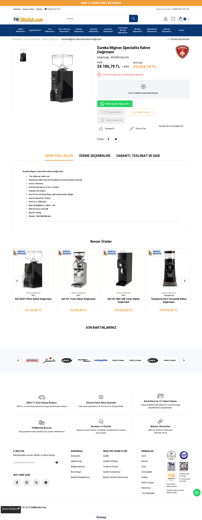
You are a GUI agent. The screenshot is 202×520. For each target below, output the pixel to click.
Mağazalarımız (54, 9)
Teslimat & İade (110, 466)
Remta (145, 461)
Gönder (56, 462)
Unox (144, 466)
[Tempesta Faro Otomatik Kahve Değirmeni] (169, 269)
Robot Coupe (148, 482)
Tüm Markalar (148, 493)
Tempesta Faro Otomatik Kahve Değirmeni (168, 300)
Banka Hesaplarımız (80, 477)
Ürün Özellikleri (59, 156)
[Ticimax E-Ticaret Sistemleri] (101, 517)
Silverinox (146, 488)
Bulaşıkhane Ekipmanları (152, 30)
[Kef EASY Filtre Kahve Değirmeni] (33, 269)
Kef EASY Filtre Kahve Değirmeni (33, 299)
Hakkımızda (76, 461)
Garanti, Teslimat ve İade (138, 156)
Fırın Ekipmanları (50, 30)
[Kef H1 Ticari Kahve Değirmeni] (78, 269)
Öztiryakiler (147, 472)
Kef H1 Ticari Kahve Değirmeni (78, 299)
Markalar (17, 9)
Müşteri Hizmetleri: (172, 9)
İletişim (39, 9)
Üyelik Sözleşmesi (111, 472)
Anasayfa (75, 456)
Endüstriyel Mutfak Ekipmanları (123, 30)
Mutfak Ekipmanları (137, 30)
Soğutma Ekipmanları (93, 30)
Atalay (145, 477)
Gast (144, 456)
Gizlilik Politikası (110, 461)
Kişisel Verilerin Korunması (115, 477)
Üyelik (106, 456)
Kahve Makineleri (20, 30)
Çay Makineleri (35, 30)
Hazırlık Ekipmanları (166, 30)
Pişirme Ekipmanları (79, 30)
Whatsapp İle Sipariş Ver (117, 104)
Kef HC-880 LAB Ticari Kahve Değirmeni (124, 300)
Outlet (181, 30)
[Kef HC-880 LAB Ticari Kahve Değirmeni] (123, 269)
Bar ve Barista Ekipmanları (64, 30)
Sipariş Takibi (28, 9)
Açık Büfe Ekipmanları (108, 30)
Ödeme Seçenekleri (94, 156)
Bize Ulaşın (76, 472)
